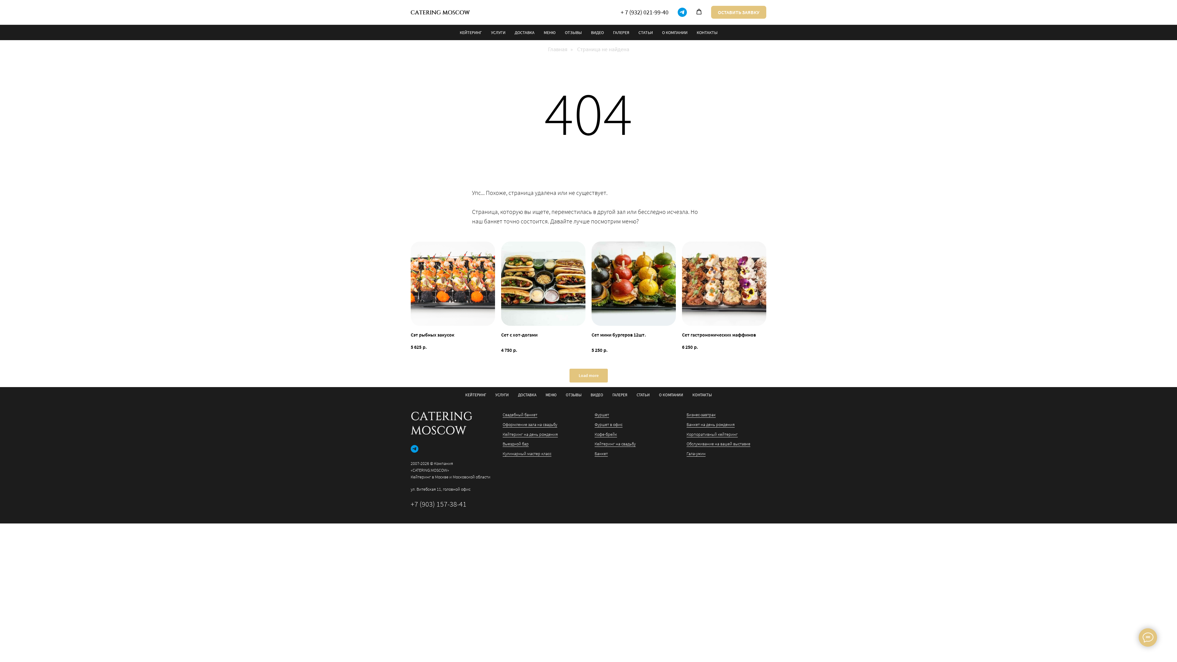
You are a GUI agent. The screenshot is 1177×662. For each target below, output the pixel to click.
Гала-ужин (696, 453)
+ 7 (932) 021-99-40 (644, 12)
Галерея (621, 32)
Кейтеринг (471, 32)
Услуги (498, 32)
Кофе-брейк (606, 434)
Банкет (601, 453)
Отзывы (573, 32)
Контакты (707, 32)
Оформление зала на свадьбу (530, 424)
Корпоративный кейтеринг (712, 434)
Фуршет (602, 414)
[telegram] (682, 12)
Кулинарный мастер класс (527, 453)
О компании (675, 32)
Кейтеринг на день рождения (530, 434)
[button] (699, 12)
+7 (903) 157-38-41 (439, 504)
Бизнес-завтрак (701, 414)
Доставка (525, 32)
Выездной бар (516, 444)
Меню (550, 32)
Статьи (645, 32)
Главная (557, 49)
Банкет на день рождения (711, 424)
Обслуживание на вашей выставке (718, 444)
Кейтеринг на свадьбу (615, 444)
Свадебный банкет (520, 414)
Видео (597, 32)
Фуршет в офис (609, 424)
